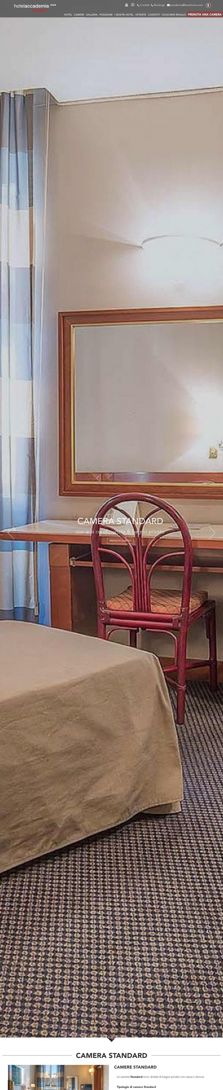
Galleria (92, 15)
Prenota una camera (205, 14)
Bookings (159, 5)
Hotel (68, 15)
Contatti (145, 5)
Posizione (106, 15)
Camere (79, 15)
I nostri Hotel (124, 15)
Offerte (140, 15)
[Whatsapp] (132, 5)
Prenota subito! (111, 540)
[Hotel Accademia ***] (35, 7)
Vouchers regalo (174, 15)
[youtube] (127, 4)
